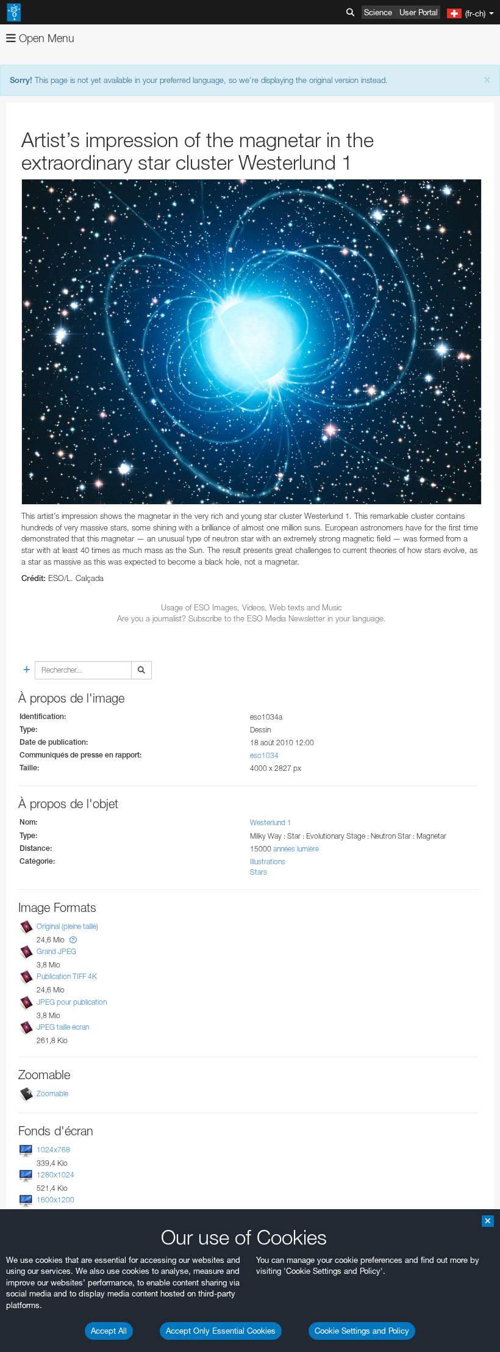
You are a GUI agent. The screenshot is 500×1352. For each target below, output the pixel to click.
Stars (258, 872)
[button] (73, 939)
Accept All (109, 1331)
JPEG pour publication (72, 1002)
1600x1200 (55, 1199)
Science (378, 12)
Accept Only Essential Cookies (221, 1331)
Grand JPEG (56, 951)
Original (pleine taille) (67, 926)
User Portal (418, 12)
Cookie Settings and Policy (362, 1331)
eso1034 (264, 755)
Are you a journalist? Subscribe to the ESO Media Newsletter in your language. (251, 618)
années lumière (296, 848)
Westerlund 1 (270, 822)
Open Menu (45, 38)
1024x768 (53, 1149)
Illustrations (267, 861)
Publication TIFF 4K (67, 976)
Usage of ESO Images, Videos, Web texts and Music (251, 607)
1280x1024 (55, 1174)
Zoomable (52, 1093)
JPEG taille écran (63, 1027)
